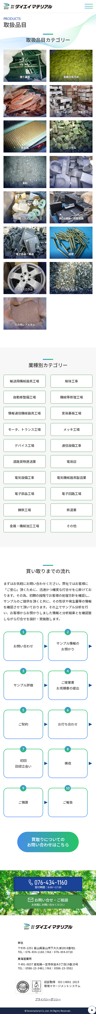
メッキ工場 (71, 429)
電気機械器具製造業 (71, 477)
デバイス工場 (24, 445)
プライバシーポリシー (48, 999)
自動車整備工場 (24, 397)
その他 (71, 526)
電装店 (71, 461)
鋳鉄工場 (24, 509)
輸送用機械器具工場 (24, 381)
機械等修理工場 (71, 397)
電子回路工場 (71, 493)
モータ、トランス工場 (24, 429)
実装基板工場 (71, 413)
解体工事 (71, 381)
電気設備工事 (24, 477)
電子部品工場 (24, 493)
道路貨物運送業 (24, 461)
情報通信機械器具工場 (24, 413)
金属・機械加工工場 (24, 526)
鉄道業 (71, 509)
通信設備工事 (71, 445)
